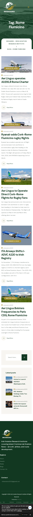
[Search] (24, 357)
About (2, 459)
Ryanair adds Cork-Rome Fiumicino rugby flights (16, 136)
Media (2, 464)
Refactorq (19, 499)
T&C (5, 502)
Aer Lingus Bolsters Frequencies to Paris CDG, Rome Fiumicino (14, 311)
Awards (2, 461)
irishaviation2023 (8, 75)
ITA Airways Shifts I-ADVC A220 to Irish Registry (13, 254)
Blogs (1, 467)
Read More (10, 107)
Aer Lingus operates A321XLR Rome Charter (15, 80)
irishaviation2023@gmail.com (11, 481)
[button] (16, 514)
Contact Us (3, 469)
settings (19, 511)
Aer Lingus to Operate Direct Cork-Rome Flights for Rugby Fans (14, 194)
